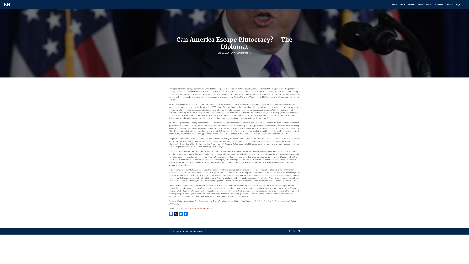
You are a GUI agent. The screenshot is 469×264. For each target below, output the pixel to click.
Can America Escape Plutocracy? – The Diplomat (194, 208)
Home (394, 5)
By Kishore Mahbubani (241, 52)
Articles (411, 5)
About (402, 5)
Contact (449, 5)
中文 (458, 5)
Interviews (438, 5)
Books (420, 5)
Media (428, 5)
